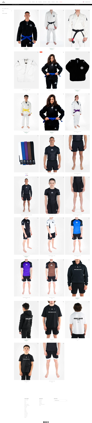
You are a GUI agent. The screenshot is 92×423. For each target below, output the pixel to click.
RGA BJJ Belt (26, 173)
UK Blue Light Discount (26, 405)
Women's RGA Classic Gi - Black (51, 131)
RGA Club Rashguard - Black (26, 255)
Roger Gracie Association (42, 404)
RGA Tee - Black (52, 339)
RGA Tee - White (77, 339)
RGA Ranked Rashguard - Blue (77, 255)
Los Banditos (40, 403)
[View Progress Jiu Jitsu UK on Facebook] (44, 422)
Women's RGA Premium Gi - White (26, 89)
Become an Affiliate (26, 404)
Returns (25, 403)
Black (27, 175)
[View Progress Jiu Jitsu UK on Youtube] (48, 422)
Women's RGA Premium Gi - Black (52, 89)
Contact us (25, 407)
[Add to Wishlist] (38, 10)
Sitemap (25, 417)
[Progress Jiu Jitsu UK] (3, 2)
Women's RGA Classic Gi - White (77, 131)
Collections (5, 8)
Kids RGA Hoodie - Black (26, 339)
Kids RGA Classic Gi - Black (77, 89)
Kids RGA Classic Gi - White (26, 131)
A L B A (40, 405)
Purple (26, 175)
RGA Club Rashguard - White (52, 255)
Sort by (3, 10)
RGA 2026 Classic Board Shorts (77, 173)
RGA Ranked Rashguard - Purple (26, 297)
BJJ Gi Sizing (25, 406)
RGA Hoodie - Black (77, 297)
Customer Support (26, 398)
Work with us (25, 416)
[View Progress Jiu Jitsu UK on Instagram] (46, 422)
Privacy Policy (25, 415)
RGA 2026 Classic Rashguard (52, 173)
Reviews (25, 409)
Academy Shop (41, 398)
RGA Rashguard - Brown (52, 297)
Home (2, 8)
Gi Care (25, 408)
